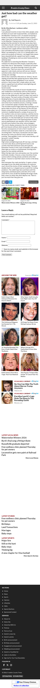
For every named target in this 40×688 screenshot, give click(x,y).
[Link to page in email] (3, 182)
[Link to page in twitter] (10, 182)
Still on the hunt (9, 543)
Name (4, 237)
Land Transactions (10, 527)
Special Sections (9, 609)
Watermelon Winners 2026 (10, 203)
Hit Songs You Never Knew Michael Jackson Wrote (29, 323)
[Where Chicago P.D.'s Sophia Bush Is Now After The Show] (29, 337)
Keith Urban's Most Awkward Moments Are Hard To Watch (9, 298)
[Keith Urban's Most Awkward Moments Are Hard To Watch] (10, 286)
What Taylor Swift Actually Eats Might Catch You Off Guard (29, 298)
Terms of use (8, 631)
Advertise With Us (10, 625)
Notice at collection (21, 686)
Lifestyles (7, 603)
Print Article (33, 182)
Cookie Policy (18, 676)
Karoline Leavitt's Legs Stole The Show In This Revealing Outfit (24, 399)
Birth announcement (10, 640)
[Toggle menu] (3, 7)
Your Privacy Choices (27, 682)
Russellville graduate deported (15, 444)
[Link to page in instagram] (11, 665)
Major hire (6, 540)
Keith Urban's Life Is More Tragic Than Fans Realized (10, 373)
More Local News (32, 458)
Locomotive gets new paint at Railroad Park (19, 453)
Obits (6, 606)
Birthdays (6, 524)
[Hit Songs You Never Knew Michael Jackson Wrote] (29, 312)
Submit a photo (9, 637)
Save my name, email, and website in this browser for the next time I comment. (20, 250)
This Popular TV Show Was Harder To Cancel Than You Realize (29, 374)
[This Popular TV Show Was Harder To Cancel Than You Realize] (29, 362)
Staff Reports (16, 20)
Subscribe (7, 622)
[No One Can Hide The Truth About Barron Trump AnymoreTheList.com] (7, 386)
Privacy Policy (8, 676)
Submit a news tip (9, 634)
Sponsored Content (10, 612)
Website (4, 245)
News (6, 594)
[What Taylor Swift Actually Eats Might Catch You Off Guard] (29, 286)
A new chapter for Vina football (16, 553)
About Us (7, 619)
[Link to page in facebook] (7, 182)
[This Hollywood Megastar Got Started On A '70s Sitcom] (10, 312)
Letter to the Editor (10, 655)
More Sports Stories (31, 556)
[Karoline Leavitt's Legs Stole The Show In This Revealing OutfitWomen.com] (7, 398)
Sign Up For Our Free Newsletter (14, 658)
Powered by (28, 275)
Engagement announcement (13, 646)
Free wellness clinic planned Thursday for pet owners (19, 448)
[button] (35, 8)
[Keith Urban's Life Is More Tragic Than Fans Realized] (10, 362)
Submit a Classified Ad (11, 652)
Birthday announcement (11, 643)
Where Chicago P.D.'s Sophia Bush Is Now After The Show (29, 349)
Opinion (6, 600)
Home (6, 591)
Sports (6, 597)
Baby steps (6, 533)
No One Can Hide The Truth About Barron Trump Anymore (26, 387)
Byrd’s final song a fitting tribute (29, 203)
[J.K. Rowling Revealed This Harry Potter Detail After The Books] (10, 337)
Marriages (6, 530)
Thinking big (7, 550)
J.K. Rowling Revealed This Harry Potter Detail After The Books (10, 349)
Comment (6, 220)
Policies (6, 628)
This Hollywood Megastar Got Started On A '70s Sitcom (10, 324)
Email (4, 241)
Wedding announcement (12, 649)
